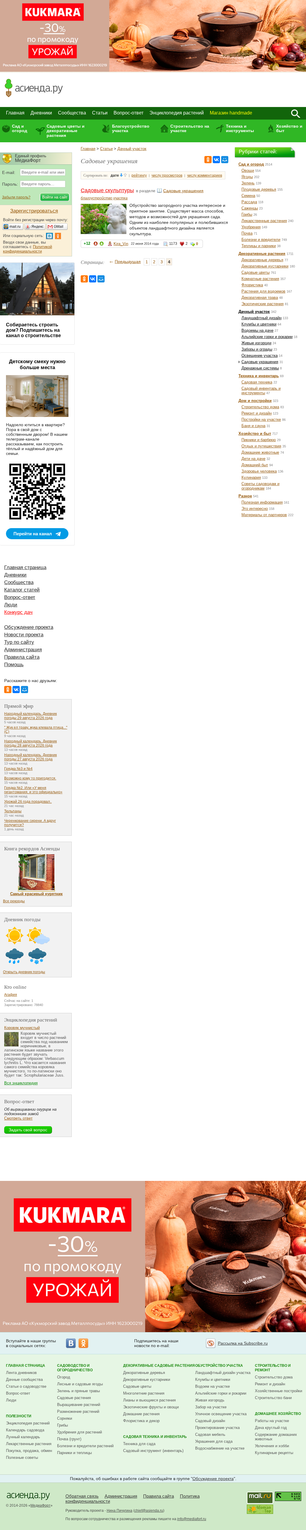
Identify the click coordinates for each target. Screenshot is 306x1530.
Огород (63, 1377)
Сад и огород (19, 128)
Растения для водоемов (263, 291)
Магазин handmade (231, 112)
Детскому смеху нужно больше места (37, 364)
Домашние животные (260, 452)
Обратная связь (82, 1496)
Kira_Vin (121, 244)
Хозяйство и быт (289, 128)
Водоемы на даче (257, 330)
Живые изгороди (256, 343)
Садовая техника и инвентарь (155, 1437)
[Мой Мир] (224, 159)
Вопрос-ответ (128, 112)
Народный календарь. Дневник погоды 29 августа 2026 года (30, 716)
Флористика (252, 285)
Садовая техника (256, 382)
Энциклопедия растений (176, 112)
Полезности (18, 1416)
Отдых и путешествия (261, 446)
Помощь (14, 664)
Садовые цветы (255, 272)
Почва (247, 233)
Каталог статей (22, 590)
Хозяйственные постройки (278, 1391)
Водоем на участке (212, 1386)
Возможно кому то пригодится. (30, 778)
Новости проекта (23, 635)
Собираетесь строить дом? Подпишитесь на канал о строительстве (33, 330)
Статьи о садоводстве (26, 1386)
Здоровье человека (259, 471)
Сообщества (72, 112)
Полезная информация (262, 502)
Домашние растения (141, 1414)
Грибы (246, 214)
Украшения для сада (213, 1441)
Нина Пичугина (119, 1510)
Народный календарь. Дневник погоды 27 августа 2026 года (30, 757)
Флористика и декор (141, 1421)
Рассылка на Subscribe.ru (243, 1343)
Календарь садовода (25, 1430)
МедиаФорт (40, 1505)
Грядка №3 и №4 (18, 769)
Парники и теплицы (74, 1452)
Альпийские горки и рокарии (267, 336)
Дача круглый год (271, 1427)
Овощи (247, 170)
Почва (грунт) (69, 1439)
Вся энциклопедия (21, 1083)
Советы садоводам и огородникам (260, 486)
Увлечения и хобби (272, 1446)
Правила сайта (21, 657)
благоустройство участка (104, 198)
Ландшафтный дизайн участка (222, 1372)
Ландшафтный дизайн (261, 318)
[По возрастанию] (125, 175)
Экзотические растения (262, 304)
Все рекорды (14, 901)
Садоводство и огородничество (75, 1368)
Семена (248, 195)
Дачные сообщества (24, 1379)
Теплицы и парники (258, 246)
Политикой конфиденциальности (27, 248)
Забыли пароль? (16, 197)
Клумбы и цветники (258, 324)
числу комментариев (204, 175)
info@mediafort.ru (191, 1519)
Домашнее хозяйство (278, 1414)
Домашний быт (254, 465)
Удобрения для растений (79, 1432)
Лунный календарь (23, 1437)
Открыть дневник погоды (24, 972)
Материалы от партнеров (264, 515)
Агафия (10, 995)
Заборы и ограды (256, 349)
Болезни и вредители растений (85, 1446)
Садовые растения (74, 1398)
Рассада (249, 202)
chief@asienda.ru (148, 1510)
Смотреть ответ (18, 1118)
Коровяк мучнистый (22, 1027)
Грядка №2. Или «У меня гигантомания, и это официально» (33, 790)
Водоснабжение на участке (219, 1448)
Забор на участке (211, 1407)
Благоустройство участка (130, 128)
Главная (15, 112)
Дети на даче (253, 458)
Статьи (100, 112)
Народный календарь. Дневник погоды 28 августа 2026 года (30, 743)
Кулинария (251, 477)
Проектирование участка (217, 1427)
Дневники (41, 112)
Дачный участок (131, 148)
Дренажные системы (260, 368)
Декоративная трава (259, 297)
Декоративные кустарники (264, 266)
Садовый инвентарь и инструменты (261, 390)
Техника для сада (139, 1444)
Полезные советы (22, 1457)
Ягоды (247, 177)
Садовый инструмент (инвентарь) (153, 1450)
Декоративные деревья (262, 260)
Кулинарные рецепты (274, 1452)
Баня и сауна (253, 426)
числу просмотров (167, 175)
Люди (10, 605)
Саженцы (249, 208)
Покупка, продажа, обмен (29, 1450)
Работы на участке (272, 1421)
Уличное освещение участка (221, 1414)
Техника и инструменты (240, 128)
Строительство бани (273, 1398)
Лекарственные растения (264, 220)
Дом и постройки (255, 400)
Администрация (23, 649)
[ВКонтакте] (216, 159)
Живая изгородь (209, 1400)
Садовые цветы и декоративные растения (66, 131)
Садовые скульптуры (107, 190)
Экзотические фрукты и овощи (151, 1407)
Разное (245, 496)
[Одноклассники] (208, 159)
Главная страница (25, 567)
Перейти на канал (32, 533)
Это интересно (254, 508)
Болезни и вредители (260, 239)
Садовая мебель (210, 1434)
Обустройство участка (219, 1366)
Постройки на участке (261, 419)
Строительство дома (260, 407)
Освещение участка (259, 355)
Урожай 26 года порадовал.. (28, 802)
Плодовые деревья (258, 189)
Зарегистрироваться (34, 211)
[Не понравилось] (95, 244)
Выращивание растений (78, 1404)
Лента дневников (21, 1372)
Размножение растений (78, 1411)
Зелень (248, 183)
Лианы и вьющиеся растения (149, 1400)
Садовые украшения (183, 190)
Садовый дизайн (210, 1421)
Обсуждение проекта (28, 627)
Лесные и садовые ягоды (80, 1384)
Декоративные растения (261, 253)
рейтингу (139, 175)
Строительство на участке (189, 128)
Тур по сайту (19, 642)
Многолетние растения (143, 1393)
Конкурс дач (18, 612)
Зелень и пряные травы (78, 1391)
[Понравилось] (101, 244)
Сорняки (64, 1418)
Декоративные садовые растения (159, 1366)
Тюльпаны (13, 811)
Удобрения (251, 227)
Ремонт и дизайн (256, 413)
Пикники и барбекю (258, 440)
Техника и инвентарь (258, 376)
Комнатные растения (260, 278)
